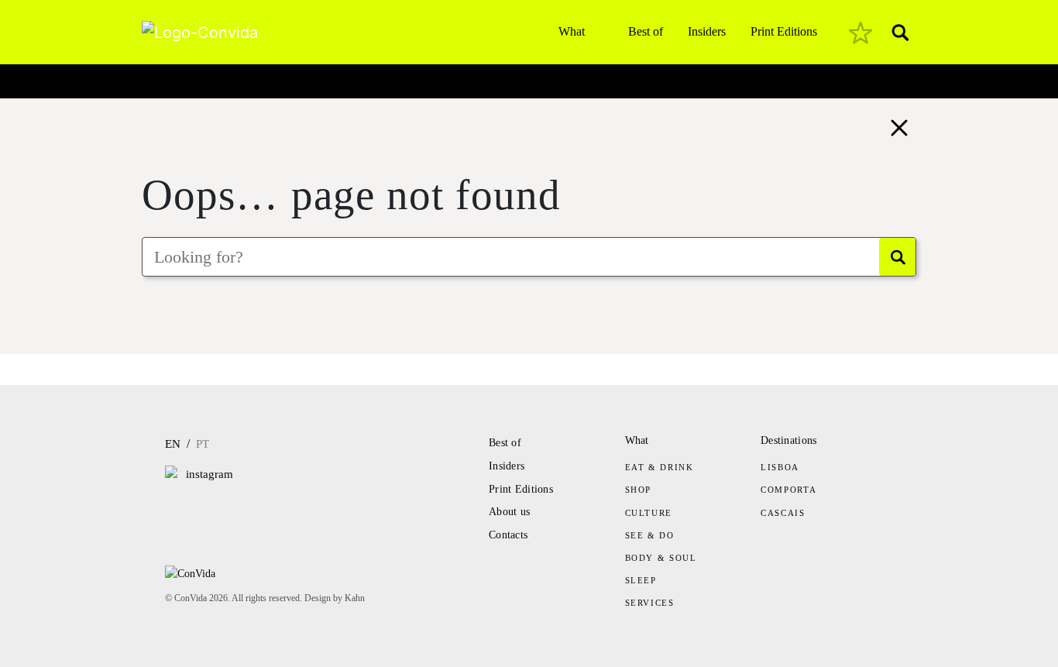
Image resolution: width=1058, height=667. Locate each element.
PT (202, 444)
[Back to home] (899, 126)
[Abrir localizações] (155, 77)
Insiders (707, 31)
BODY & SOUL (661, 557)
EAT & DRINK (659, 467)
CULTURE (649, 512)
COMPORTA (788, 489)
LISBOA (780, 467)
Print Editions (784, 31)
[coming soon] (860, 32)
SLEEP (641, 580)
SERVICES (650, 602)
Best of (645, 31)
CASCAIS (783, 512)
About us (509, 511)
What (571, 31)
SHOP (638, 489)
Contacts (508, 535)
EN (172, 444)
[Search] (897, 257)
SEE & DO (650, 535)
